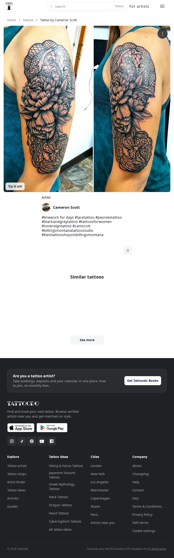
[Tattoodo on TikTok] (21, 441)
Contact (138, 490)
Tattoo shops (17, 474)
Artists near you (103, 522)
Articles (13, 498)
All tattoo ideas (60, 529)
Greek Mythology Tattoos (62, 486)
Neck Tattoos (58, 497)
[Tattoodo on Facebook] (51, 441)
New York (98, 474)
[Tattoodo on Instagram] (11, 441)
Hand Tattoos (59, 513)
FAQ (135, 498)
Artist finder (16, 482)
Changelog (140, 474)
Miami (95, 506)
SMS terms (140, 522)
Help (135, 482)
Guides (12, 506)
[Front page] (9, 6)
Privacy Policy (142, 514)
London (96, 466)
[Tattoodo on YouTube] (41, 441)
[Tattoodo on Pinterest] (31, 441)
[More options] (162, 33)
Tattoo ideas (16, 490)
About (136, 466)
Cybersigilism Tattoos (65, 521)
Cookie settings (143, 531)
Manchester (100, 490)
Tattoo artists (17, 466)
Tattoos (119, 6)
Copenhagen (100, 498)
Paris (94, 514)
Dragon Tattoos (60, 505)
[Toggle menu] (162, 6)
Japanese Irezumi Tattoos (62, 475)
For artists (139, 6)
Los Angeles (100, 482)
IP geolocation (157, 549)
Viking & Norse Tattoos (66, 466)
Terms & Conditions (147, 506)
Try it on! (15, 186)
